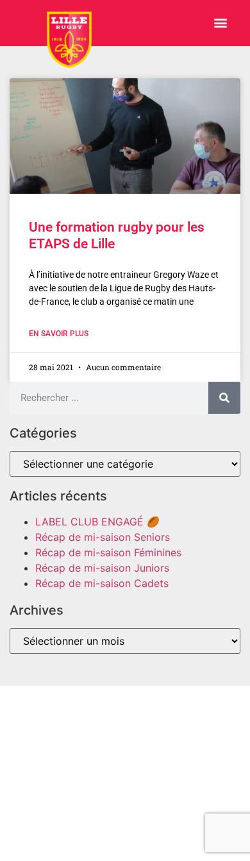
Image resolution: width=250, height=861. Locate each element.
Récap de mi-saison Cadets (102, 583)
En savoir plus (58, 333)
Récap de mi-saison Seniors (102, 537)
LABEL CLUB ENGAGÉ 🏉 (97, 521)
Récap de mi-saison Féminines (108, 552)
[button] (220, 22)
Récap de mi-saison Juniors (102, 567)
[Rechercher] (224, 398)
